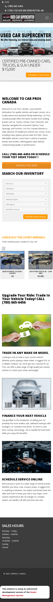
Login (6, 2)
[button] (3, 248)
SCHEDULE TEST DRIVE (26, 165)
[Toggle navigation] (47, 18)
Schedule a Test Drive (38, 74)
